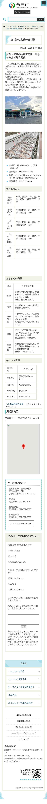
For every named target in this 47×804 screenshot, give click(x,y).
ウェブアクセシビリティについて (24, 733)
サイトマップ (24, 739)
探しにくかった (17, 589)
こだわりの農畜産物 (17, 679)
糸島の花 (12, 695)
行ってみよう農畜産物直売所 (21, 687)
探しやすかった (17, 578)
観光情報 (21, 26)
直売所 (34, 26)
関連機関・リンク (23, 721)
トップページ (11, 26)
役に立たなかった (18, 562)
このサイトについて (23, 715)
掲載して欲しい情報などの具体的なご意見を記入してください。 (23, 607)
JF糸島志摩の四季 (15, 404)
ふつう (13, 556)
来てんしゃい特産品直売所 (20, 703)
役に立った (15, 550)
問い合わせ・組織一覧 (24, 727)
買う (28, 26)
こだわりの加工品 (16, 671)
